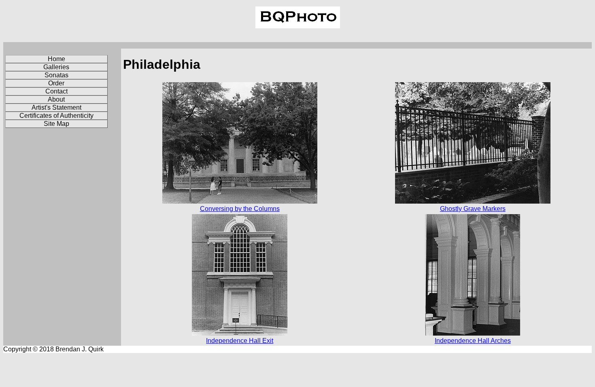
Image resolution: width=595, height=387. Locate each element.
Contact (56, 91)
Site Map (56, 123)
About (56, 99)
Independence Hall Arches (473, 340)
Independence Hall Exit (239, 340)
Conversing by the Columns (240, 208)
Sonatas (56, 75)
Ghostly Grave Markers (473, 208)
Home (56, 58)
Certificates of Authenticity (56, 115)
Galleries (56, 67)
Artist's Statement (56, 107)
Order (56, 83)
